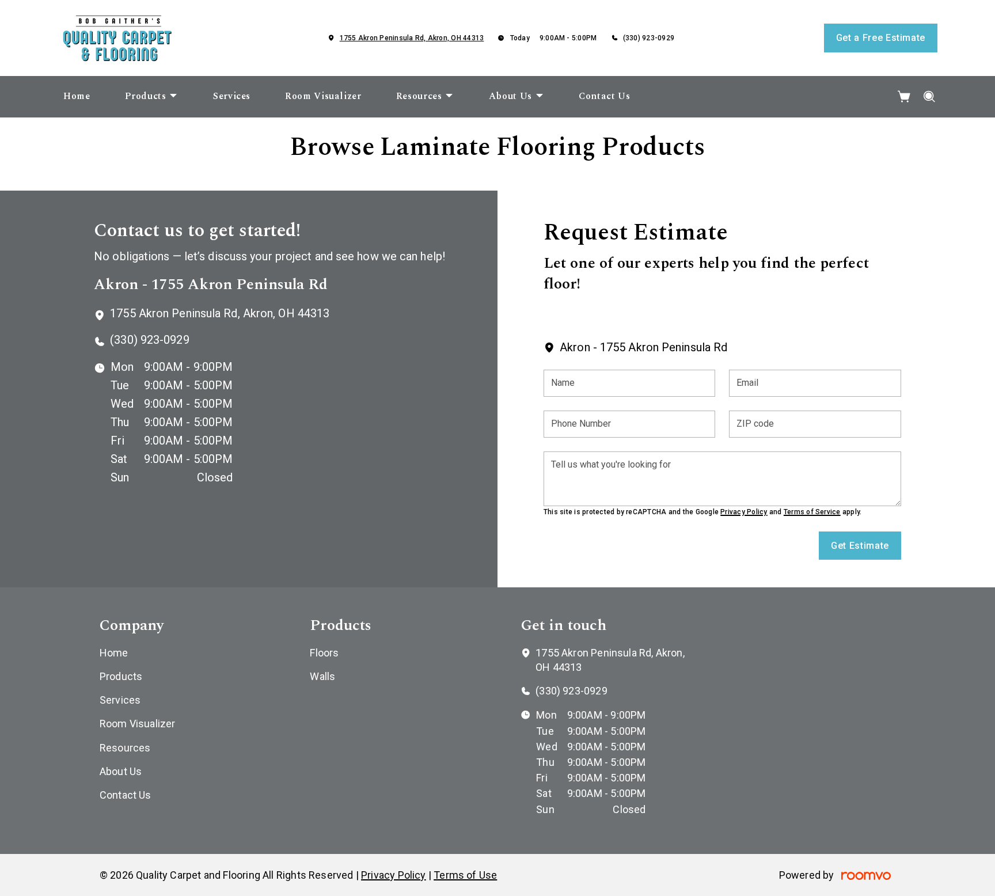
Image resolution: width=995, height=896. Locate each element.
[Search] (929, 96)
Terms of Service (812, 512)
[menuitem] (77, 96)
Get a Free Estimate (880, 37)
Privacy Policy (743, 512)
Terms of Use (465, 875)
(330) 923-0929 (648, 38)
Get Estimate (860, 545)
